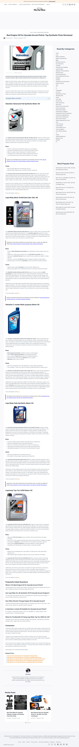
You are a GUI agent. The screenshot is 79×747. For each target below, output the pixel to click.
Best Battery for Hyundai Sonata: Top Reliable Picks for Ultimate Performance (26, 659)
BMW (57, 60)
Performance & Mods (61, 109)
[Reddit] (67, 744)
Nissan (57, 97)
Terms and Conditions (44, 742)
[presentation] (16, 702)
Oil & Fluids (58, 99)
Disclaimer (52, 742)
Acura (57, 53)
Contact (28, 742)
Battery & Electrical (60, 56)
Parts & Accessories (60, 108)
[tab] (25, 722)
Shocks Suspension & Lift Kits (63, 120)
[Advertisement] (39, 21)
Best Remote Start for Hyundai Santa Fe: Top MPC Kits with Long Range (39, 714)
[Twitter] (65, 4)
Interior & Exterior (60, 83)
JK (56, 86)
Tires (57, 122)
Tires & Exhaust (59, 124)
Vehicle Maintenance (25, 4)
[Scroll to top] (76, 745)
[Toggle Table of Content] (48, 98)
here (18, 193)
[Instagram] (68, 4)
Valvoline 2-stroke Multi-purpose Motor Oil (22, 305)
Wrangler (58, 139)
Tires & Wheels (59, 125)
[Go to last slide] (7, 708)
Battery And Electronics (61, 58)
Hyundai (58, 79)
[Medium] (70, 4)
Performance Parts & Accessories (63, 113)
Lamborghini (59, 90)
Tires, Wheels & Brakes (61, 131)
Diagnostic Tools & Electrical (62, 70)
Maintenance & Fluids (61, 93)
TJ (56, 132)
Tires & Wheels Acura (61, 127)
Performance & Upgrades (62, 111)
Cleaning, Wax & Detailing (62, 67)
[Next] (49, 708)
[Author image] (4, 38)
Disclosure (58, 742)
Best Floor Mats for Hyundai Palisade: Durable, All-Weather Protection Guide (15, 714)
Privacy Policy (34, 742)
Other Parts (58, 104)
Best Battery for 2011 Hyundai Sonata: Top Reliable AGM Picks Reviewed (24, 662)
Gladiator (58, 78)
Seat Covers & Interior (61, 118)
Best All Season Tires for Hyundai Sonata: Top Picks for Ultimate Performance (28, 485)
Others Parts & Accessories (62, 106)
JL (56, 88)
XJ (56, 141)
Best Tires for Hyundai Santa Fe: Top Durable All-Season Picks (22, 655)
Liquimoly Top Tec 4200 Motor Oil (18, 490)
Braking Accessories (60, 62)
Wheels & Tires (59, 138)
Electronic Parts (59, 72)
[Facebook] (63, 4)
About (48, 4)
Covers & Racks (59, 69)
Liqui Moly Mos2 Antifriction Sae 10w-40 (21, 198)
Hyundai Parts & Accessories (62, 81)
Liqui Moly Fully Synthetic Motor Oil (19, 403)
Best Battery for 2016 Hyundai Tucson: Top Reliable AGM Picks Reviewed (25, 660)
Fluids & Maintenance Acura (62, 76)
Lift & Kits (58, 92)
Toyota (57, 134)
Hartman (28, 674)
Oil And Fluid (59, 101)
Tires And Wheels (60, 129)
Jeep (57, 85)
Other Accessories (60, 102)
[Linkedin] (74, 4)
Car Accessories (59, 63)
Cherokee (58, 65)
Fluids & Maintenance (61, 74)
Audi (57, 55)
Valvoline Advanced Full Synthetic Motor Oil (22, 104)
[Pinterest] (72, 4)
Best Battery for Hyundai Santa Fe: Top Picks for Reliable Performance (24, 657)
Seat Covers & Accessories (62, 117)
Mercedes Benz (59, 95)
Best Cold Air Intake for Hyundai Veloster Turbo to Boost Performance (26, 243)
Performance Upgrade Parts (62, 115)
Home (5, 4)
